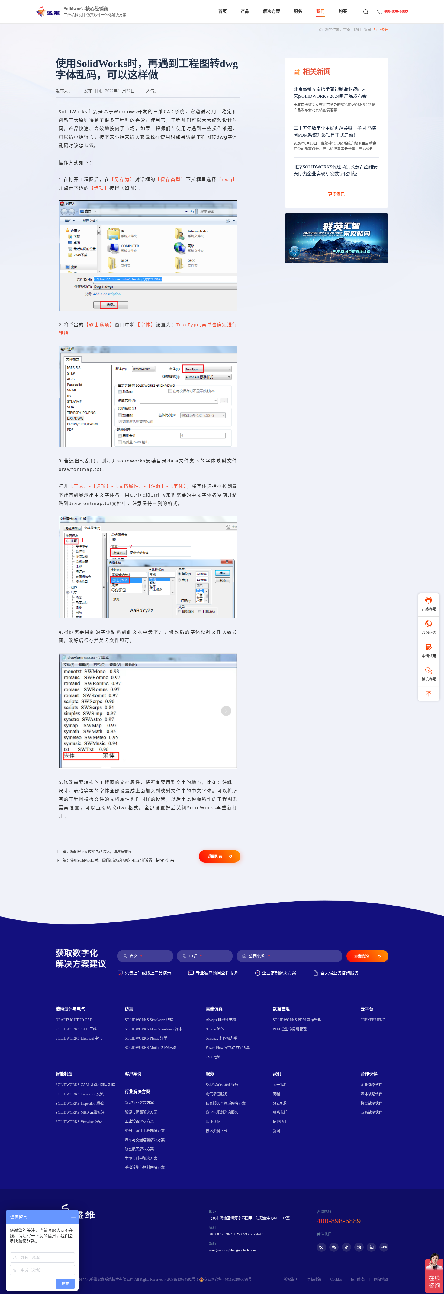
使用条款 (358, 1279)
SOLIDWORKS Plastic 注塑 (146, 1038)
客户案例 (133, 1074)
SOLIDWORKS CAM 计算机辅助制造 (85, 1085)
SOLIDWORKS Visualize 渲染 (79, 1122)
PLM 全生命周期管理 (290, 1029)
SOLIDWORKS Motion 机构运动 (150, 1048)
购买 (343, 11)
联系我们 (280, 1112)
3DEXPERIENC (373, 1020)
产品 (245, 11)
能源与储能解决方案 (141, 1112)
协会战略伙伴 (371, 1103)
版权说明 (291, 1279)
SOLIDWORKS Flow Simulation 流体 (153, 1029)
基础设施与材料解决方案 (145, 1167)
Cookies (336, 1279)
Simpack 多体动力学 (221, 1038)
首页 (222, 11)
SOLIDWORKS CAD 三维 (76, 1029)
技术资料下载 (216, 1131)
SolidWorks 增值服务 (222, 1085)
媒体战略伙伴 (371, 1094)
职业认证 (213, 1122)
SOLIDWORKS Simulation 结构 (149, 1020)
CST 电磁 (213, 1057)
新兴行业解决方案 (139, 1103)
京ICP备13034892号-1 (181, 1279)
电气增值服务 (216, 1094)
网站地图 (381, 1279)
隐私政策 (314, 1279)
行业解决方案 (137, 1091)
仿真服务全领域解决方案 (226, 1103)
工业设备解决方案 (139, 1121)
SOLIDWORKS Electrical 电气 (79, 1038)
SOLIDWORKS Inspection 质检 (80, 1103)
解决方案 (271, 11)
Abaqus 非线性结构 (221, 1020)
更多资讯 (336, 194)
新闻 (367, 30)
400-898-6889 (396, 11)
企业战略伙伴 (371, 1085)
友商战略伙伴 (371, 1112)
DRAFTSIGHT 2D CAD (74, 1020)
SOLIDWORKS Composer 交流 (80, 1094)
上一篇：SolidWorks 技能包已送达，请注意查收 (93, 852)
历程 (276, 1094)
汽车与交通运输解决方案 (145, 1140)
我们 (320, 11)
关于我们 (280, 1085)
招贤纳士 (280, 1122)
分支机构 (280, 1103)
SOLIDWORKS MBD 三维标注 (80, 1112)
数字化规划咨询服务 (222, 1112)
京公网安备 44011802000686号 (228, 1279)
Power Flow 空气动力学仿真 (228, 1048)
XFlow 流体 (215, 1029)
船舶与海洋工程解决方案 (145, 1131)
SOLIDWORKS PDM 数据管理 (297, 1020)
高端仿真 (214, 1009)
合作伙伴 (369, 1074)
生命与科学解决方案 (141, 1158)
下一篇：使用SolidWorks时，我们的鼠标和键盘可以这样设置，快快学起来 (115, 860)
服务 (298, 11)
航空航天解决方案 (139, 1149)
